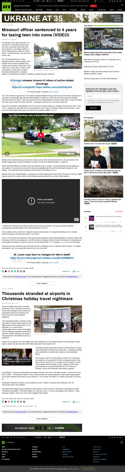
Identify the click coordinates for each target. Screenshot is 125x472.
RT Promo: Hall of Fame (100, 454)
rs (20, 437)
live (93, 5)
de (14, 437)
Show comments (42, 283)
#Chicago (16, 80)
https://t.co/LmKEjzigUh (24, 258)
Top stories (88, 26)
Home (4, 25)
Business (49, 10)
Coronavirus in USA (9, 406)
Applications (65, 449)
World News (39, 10)
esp (7, 437)
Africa (64, 10)
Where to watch (67, 452)
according (64, 242)
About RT (95, 452)
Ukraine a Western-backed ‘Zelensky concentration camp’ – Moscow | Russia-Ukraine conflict (63, 5)
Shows (111, 10)
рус (11, 437)
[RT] (36, 1)
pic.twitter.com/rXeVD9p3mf (55, 87)
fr (17, 437)
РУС (11, 1)
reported (54, 110)
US (35, 406)
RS (20, 1)
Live (63, 447)
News (3, 447)
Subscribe (93, 108)
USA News (10, 25)
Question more (22, 6)
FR (17, 1)
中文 (23, 1)
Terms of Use (97, 447)
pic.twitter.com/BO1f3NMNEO (56, 258)
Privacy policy (97, 449)
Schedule (65, 454)
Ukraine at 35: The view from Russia (97, 144)
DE (14, 1)
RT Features (73, 10)
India (57, 10)
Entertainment (102, 10)
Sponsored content (67, 456)
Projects (119, 10)
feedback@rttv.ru (72, 276)
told (41, 228)
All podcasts (119, 211)
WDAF (54, 170)
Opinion (91, 10)
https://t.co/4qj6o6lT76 (25, 87)
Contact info (96, 456)
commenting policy (21, 276)
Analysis (83, 10)
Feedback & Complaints (100, 459)
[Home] (6, 6)
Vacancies (96, 461)
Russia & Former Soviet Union (23, 10)
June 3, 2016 (53, 92)
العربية (3, 1)
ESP (7, 1)
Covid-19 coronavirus (25, 406)
